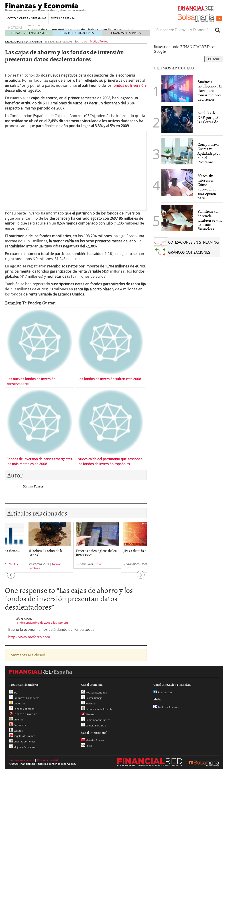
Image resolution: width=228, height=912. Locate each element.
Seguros (18, 730)
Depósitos (19, 703)
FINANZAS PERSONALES (126, 33)
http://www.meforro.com (29, 637)
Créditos (18, 719)
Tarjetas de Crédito (24, 736)
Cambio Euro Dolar (96, 725)
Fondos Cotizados (23, 708)
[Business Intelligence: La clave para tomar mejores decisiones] (177, 88)
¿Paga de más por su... (119, 550)
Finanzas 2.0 (164, 692)
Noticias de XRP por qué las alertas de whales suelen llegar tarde (76, 27)
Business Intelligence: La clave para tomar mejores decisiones (209, 90)
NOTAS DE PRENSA (63, 18)
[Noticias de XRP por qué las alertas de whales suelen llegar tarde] (177, 119)
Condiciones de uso (21, 760)
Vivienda (90, 703)
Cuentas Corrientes (24, 741)
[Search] (217, 30)
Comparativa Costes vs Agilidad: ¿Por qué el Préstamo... (208, 153)
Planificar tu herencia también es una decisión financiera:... (209, 220)
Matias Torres (99, 41)
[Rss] (219, 18)
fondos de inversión (129, 85)
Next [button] (140, 577)
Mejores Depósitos (24, 747)
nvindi (78, 564)
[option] (28, 547)
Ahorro (10, 41)
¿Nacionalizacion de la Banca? (24, 553)
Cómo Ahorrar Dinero (97, 720)
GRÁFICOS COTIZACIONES (77, 33)
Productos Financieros (26, 698)
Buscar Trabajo (93, 698)
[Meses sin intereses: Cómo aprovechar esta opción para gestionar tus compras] (177, 182)
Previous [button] (11, 577)
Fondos (37, 41)
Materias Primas (94, 740)
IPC (15, 692)
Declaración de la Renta (98, 709)
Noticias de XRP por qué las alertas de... (209, 117)
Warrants (90, 714)
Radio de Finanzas (168, 707)
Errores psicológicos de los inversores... (75, 553)
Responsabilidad (47, 760)
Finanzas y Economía (41, 5)
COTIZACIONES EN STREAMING (26, 18)
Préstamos (19, 725)
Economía (23, 41)
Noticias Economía (96, 692)
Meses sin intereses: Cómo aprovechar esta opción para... (206, 187)
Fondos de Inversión (25, 714)
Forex (88, 745)
